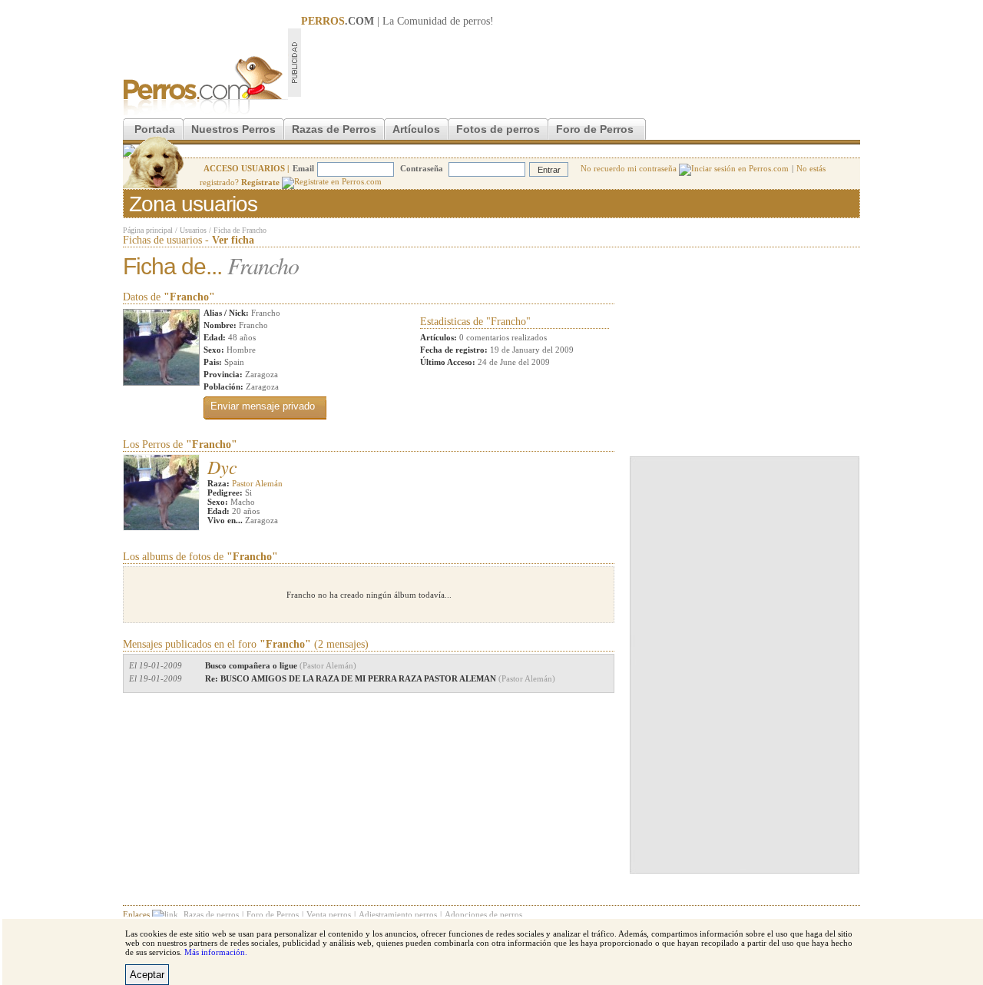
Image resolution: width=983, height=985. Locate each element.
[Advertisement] (580, 62)
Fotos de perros (498, 129)
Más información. (215, 952)
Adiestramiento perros (398, 914)
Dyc (222, 466)
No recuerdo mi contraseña (630, 168)
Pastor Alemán (257, 483)
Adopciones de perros (483, 914)
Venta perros (328, 914)
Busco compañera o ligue (280, 665)
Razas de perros (211, 914)
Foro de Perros (595, 129)
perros (476, 21)
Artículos (416, 129)
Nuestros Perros (233, 129)
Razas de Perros (334, 129)
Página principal (148, 230)
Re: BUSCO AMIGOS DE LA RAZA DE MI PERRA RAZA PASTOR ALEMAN (380, 678)
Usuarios (193, 230)
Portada (154, 129)
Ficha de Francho (239, 230)
